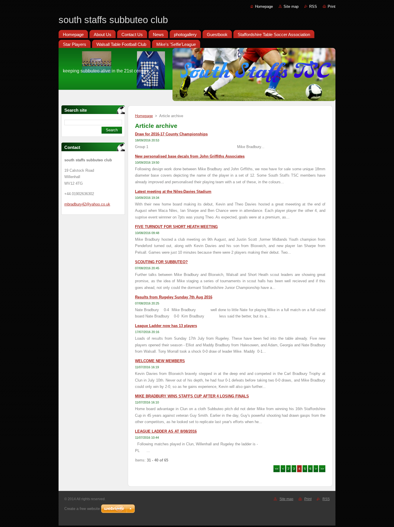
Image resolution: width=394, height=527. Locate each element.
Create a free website (82, 509)
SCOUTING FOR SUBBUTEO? (161, 262)
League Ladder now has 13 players (166, 326)
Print (331, 6)
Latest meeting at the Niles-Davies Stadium (173, 191)
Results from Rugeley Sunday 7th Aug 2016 (173, 297)
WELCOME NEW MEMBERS (160, 361)
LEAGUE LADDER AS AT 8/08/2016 (166, 431)
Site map (291, 6)
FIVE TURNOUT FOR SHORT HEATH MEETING (176, 227)
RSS (313, 6)
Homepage (264, 6)
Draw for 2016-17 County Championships (171, 134)
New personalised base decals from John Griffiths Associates (190, 156)
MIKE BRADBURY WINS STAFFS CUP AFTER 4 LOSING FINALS (192, 396)
